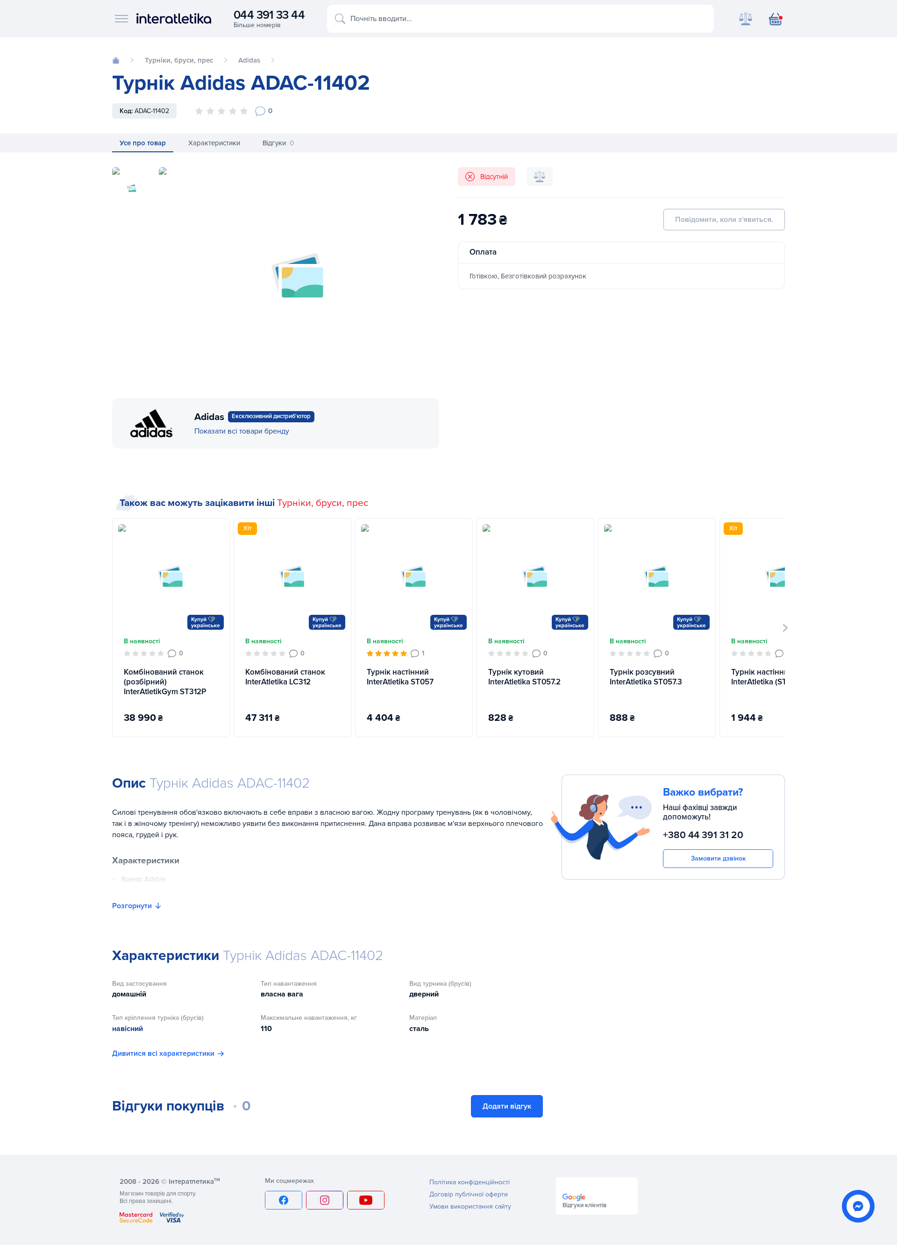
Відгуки (278, 143)
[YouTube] (365, 1200)
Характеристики (214, 143)
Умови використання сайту (470, 1206)
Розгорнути (132, 906)
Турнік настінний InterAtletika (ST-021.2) (770, 677)
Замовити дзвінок (718, 858)
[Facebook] (283, 1200)
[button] (785, 628)
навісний (127, 1028)
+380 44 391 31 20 (703, 835)
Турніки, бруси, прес (322, 503)
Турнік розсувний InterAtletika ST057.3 (646, 677)
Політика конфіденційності (469, 1182)
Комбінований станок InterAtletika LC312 (285, 677)
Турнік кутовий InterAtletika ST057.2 (524, 677)
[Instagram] (324, 1200)
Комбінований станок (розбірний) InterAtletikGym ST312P (165, 682)
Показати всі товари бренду (241, 431)
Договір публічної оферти (468, 1194)
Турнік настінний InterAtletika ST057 (400, 677)
